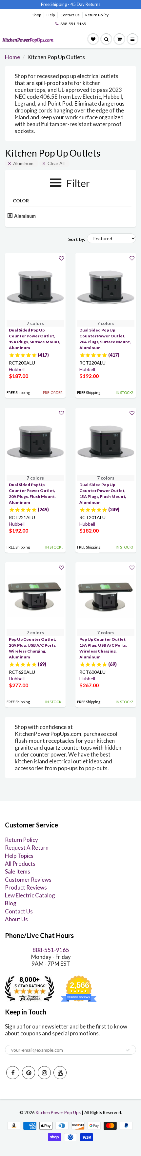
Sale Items (17, 871)
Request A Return (27, 847)
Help (51, 14)
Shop (36, 14)
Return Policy (97, 14)
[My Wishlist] (93, 39)
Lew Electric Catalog (30, 895)
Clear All (56, 163)
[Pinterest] (28, 1072)
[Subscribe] (128, 1050)
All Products (20, 863)
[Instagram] (44, 1072)
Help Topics (19, 855)
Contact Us (70, 14)
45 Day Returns (85, 4)
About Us (16, 919)
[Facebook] (12, 1072)
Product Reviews (26, 887)
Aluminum (23, 163)
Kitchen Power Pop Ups (58, 1112)
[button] (61, 258)
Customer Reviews (28, 879)
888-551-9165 (73, 23)
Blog (10, 903)
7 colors (35, 323)
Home (12, 57)
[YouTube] (60, 1072)
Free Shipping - (55, 4)
